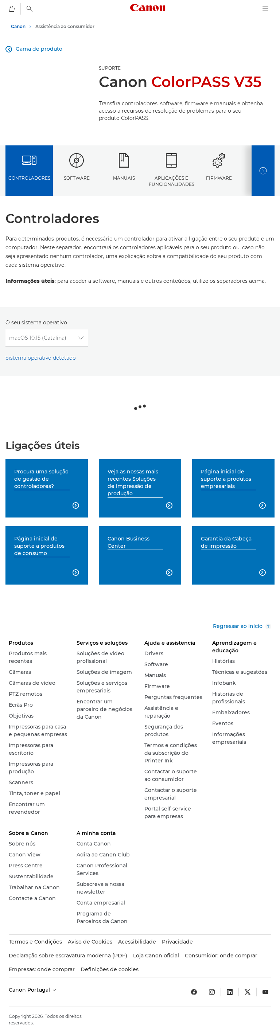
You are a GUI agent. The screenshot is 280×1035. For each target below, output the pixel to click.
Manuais (124, 178)
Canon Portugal (30, 990)
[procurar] (29, 9)
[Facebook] (194, 992)
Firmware (219, 178)
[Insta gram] (212, 992)
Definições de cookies (110, 969)
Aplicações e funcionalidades (171, 181)
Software (77, 178)
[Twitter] (247, 992)
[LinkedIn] (230, 992)
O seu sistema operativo (36, 322)
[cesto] (12, 9)
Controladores (29, 178)
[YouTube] (265, 992)
